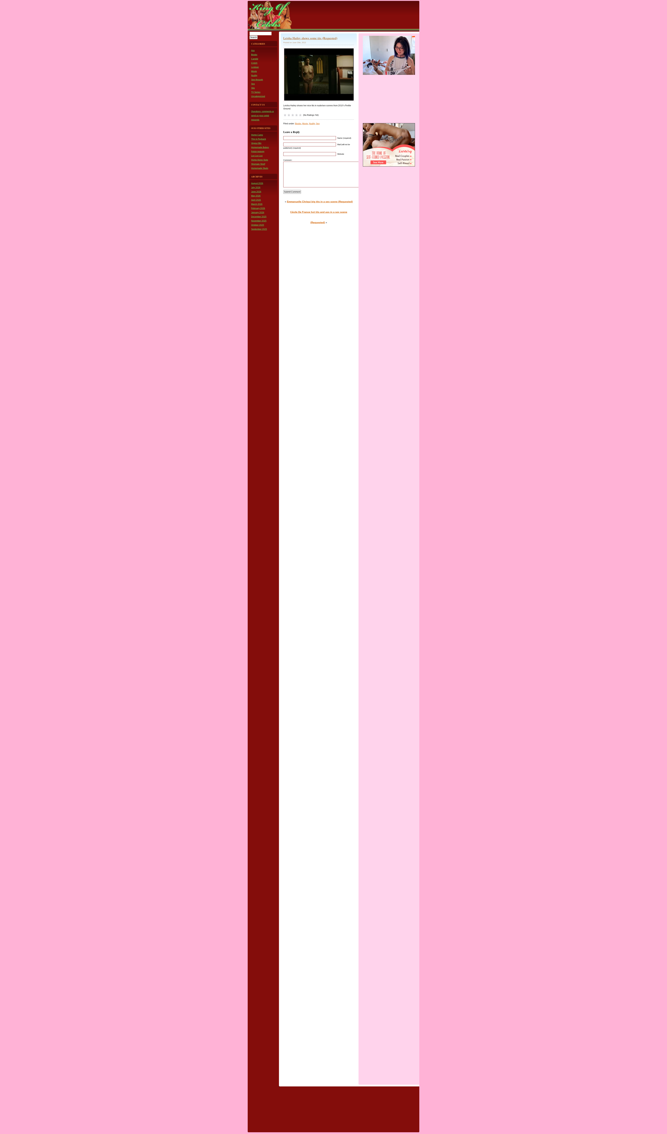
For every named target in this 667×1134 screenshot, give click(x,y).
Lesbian (255, 67)
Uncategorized (258, 96)
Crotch (254, 63)
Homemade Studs (259, 168)
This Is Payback (258, 139)
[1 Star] (285, 115)
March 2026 (256, 204)
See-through (257, 79)
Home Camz (257, 135)
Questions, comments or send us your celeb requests (262, 115)
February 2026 (258, 208)
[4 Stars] (296, 115)
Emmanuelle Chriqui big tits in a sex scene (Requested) (320, 201)
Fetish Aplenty (257, 151)
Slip (253, 88)
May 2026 (256, 196)
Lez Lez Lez (257, 156)
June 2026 (256, 191)
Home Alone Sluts (259, 160)
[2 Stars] (289, 115)
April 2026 (256, 200)
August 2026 (257, 183)
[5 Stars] (300, 115)
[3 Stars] (292, 115)
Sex (253, 84)
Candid (254, 59)
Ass (253, 50)
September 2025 (259, 229)
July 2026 (255, 187)
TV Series (255, 92)
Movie (254, 71)
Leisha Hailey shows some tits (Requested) (310, 38)
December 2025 (258, 216)
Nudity (254, 75)
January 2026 (257, 212)
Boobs (254, 54)
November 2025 (258, 221)
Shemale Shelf (258, 164)
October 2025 (257, 225)
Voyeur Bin (256, 143)
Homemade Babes (260, 147)
